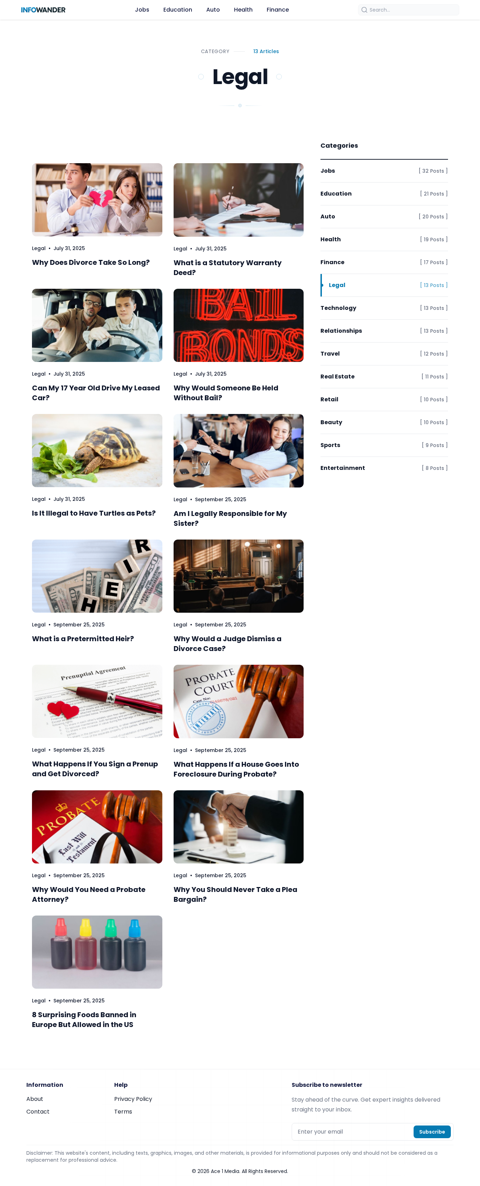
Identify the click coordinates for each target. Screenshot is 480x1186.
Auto (213, 10)
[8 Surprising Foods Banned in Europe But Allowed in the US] (97, 952)
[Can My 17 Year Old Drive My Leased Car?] (97, 325)
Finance (278, 10)
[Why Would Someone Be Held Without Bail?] (239, 325)
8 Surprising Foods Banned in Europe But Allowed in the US (84, 1019)
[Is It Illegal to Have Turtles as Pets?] (97, 450)
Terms (123, 1112)
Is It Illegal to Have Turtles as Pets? (94, 513)
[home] (43, 9)
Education (177, 10)
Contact (38, 1112)
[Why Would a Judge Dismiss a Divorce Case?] (239, 576)
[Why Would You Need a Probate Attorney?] (97, 826)
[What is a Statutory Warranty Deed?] (239, 200)
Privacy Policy (133, 1099)
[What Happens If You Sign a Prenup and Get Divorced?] (97, 701)
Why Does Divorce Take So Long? (91, 262)
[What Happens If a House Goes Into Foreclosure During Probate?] (239, 701)
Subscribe (432, 1131)
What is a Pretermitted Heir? (83, 639)
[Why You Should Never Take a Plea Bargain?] (239, 827)
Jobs (142, 10)
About (34, 1099)
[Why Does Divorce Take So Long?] (97, 199)
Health (243, 10)
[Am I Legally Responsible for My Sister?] (239, 450)
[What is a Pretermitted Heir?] (97, 576)
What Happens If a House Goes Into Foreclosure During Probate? (236, 769)
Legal (39, 248)
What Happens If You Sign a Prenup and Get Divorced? (95, 769)
